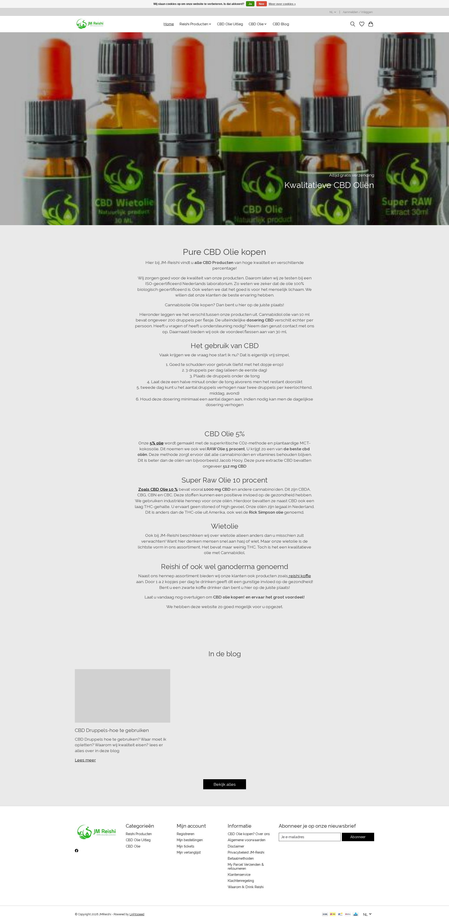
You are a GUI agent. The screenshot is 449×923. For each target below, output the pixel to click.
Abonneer (358, 837)
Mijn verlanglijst (189, 852)
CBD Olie (133, 846)
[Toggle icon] (352, 24)
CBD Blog (281, 24)
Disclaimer (236, 846)
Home (169, 24)
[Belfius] (348, 914)
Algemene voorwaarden (246, 840)
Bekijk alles (225, 784)
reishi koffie (299, 575)
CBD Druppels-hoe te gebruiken (112, 730)
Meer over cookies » (282, 4)
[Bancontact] (340, 914)
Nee (261, 4)
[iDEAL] (333, 914)
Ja (250, 4)
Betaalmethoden (241, 858)
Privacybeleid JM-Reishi (246, 852)
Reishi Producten (139, 834)
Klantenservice (239, 874)
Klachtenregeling (241, 881)
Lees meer (85, 759)
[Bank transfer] (325, 914)
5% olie (156, 442)
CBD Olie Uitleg (230, 24)
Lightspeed (137, 914)
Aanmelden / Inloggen (358, 12)
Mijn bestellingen (190, 840)
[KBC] (355, 914)
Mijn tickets (185, 846)
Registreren (185, 834)
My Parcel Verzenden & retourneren (246, 866)
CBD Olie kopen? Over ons (249, 834)
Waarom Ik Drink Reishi (246, 887)
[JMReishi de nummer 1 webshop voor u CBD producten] (90, 24)
